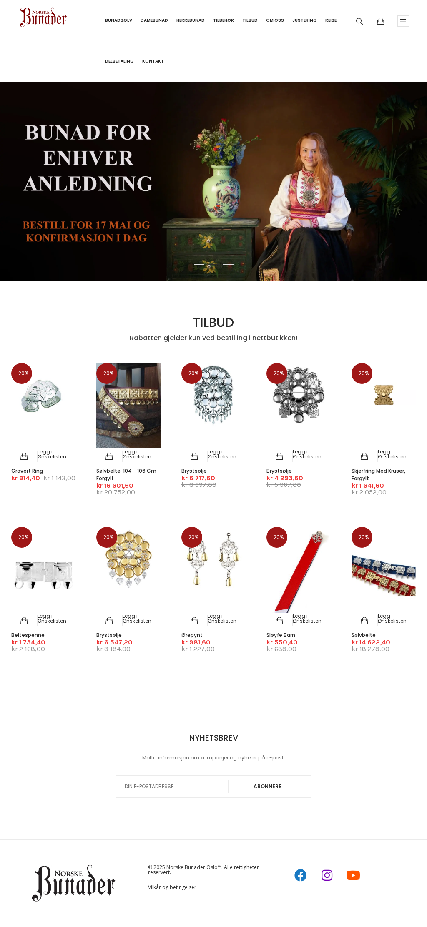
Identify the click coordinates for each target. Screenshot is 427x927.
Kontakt (153, 61)
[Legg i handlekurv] (24, 456)
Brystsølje (194, 470)
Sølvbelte (364, 635)
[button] (52, 454)
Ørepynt (192, 635)
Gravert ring (27, 470)
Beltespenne (28, 635)
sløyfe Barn (280, 635)
